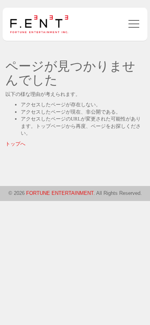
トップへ (15, 144)
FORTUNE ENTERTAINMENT (59, 193)
